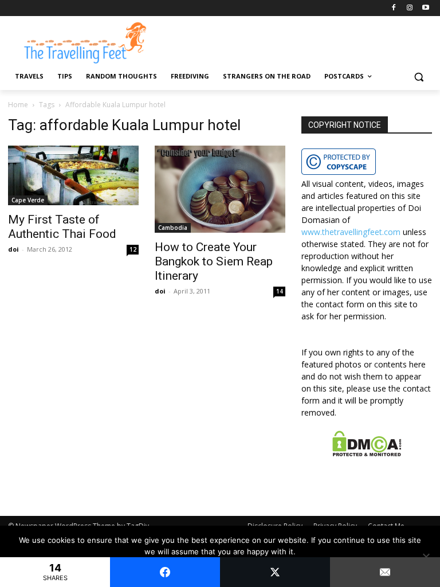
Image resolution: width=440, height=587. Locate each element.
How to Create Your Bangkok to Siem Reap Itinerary (214, 261)
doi (13, 249)
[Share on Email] (385, 572)
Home (18, 104)
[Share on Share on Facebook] (165, 572)
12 (132, 249)
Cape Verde (27, 200)
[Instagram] (409, 8)
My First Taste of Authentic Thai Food (62, 227)
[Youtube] (425, 8)
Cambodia (172, 228)
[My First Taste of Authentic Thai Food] (73, 175)
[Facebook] (393, 8)
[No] (425, 556)
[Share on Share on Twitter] (275, 572)
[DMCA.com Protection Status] (367, 453)
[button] (418, 76)
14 (279, 291)
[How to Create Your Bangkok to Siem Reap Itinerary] (220, 189)
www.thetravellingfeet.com (350, 231)
